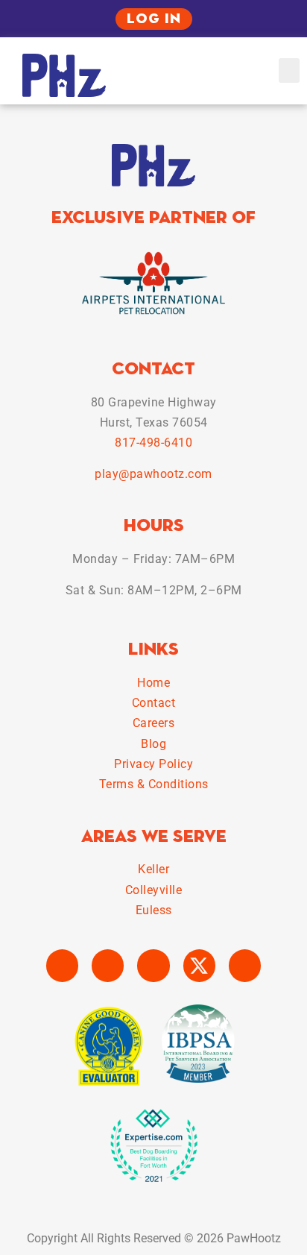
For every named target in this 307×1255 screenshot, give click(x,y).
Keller (153, 869)
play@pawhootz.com (153, 474)
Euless (154, 910)
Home (153, 683)
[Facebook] (62, 965)
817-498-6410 (153, 442)
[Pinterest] (245, 965)
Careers (154, 723)
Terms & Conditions (154, 784)
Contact (154, 703)
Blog (153, 744)
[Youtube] (153, 965)
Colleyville (154, 890)
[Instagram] (108, 965)
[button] (289, 70)
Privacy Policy (153, 764)
